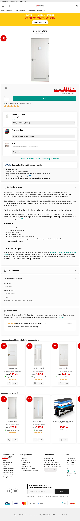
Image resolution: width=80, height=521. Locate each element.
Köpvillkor (24, 458)
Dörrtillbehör (23, 219)
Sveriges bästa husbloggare (29, 470)
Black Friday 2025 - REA (28, 468)
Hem (2, 10)
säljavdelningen (71, 471)
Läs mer (61, 317)
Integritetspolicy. (64, 496)
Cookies (23, 464)
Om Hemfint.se (25, 462)
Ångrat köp (24, 460)
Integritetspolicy (26, 466)
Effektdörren (8, 287)
